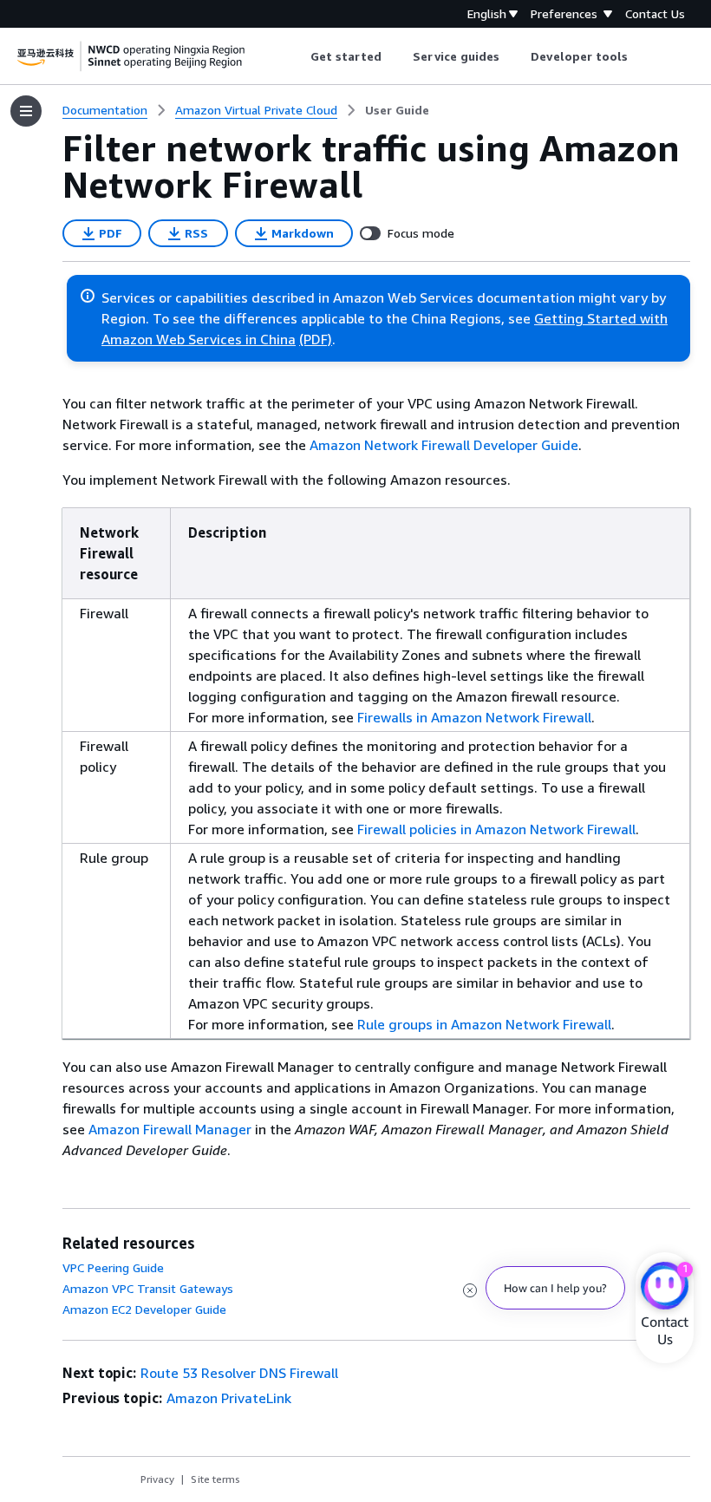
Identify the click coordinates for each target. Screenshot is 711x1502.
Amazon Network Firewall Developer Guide (444, 445)
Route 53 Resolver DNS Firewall (239, 1372)
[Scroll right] (641, 56)
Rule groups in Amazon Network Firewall (484, 1024)
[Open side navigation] (26, 111)
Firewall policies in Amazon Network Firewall (496, 829)
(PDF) (315, 339)
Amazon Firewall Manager (169, 1129)
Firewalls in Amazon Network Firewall (474, 717)
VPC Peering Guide (113, 1267)
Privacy (157, 1479)
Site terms (215, 1479)
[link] (397, 110)
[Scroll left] (297, 56)
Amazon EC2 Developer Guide (144, 1309)
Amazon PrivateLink (228, 1398)
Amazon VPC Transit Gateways (147, 1288)
